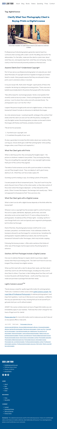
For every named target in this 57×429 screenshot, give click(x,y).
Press (5, 398)
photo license (23, 337)
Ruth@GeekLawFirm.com (11, 365)
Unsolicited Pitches (9, 409)
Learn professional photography (30, 333)
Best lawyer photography (29, 329)
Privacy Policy (8, 413)
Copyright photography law (23, 331)
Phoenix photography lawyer (12, 337)
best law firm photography (16, 329)
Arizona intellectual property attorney (28, 327)
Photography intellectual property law (14, 339)
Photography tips (9, 342)
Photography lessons (29, 339)
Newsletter (7, 400)
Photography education (45, 337)
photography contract (32, 337)
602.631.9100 (8, 371)
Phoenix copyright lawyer (25, 335)
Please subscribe (10, 317)
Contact (6, 407)
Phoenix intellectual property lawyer (41, 335)
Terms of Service (8, 411)
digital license (33, 331)
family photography (17, 333)
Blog (5, 386)
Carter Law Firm (41, 329)
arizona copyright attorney (11, 327)
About (6, 384)
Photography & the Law (26, 324)
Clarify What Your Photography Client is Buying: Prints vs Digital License (28, 19)
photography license (41, 339)
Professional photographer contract (34, 342)
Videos (6, 388)
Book (5, 390)
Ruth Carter (39, 344)
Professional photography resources (26, 344)
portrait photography (19, 342)
